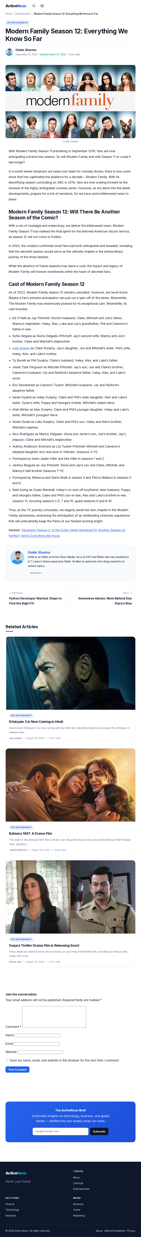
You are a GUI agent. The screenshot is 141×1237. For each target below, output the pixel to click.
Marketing (79, 1215)
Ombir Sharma (25, 50)
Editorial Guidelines (114, 1230)
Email (9, 1043)
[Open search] (33, 5)
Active (16, 6)
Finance (10, 1204)
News (76, 1177)
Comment (13, 1027)
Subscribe (99, 1131)
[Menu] (42, 5)
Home (9, 13)
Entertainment (22, 13)
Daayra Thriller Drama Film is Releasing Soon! (44, 946)
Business (78, 1204)
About (99, 1230)
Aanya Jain (15, 961)
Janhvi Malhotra (18, 849)
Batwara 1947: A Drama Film (30, 834)
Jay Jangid (15, 738)
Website (11, 1052)
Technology (12, 1209)
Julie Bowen (21, 348)
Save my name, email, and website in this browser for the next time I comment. (64, 1060)
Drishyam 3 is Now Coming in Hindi (36, 722)
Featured (11, 1215)
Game (76, 1209)
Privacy (131, 1230)
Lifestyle (78, 1183)
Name (10, 1035)
